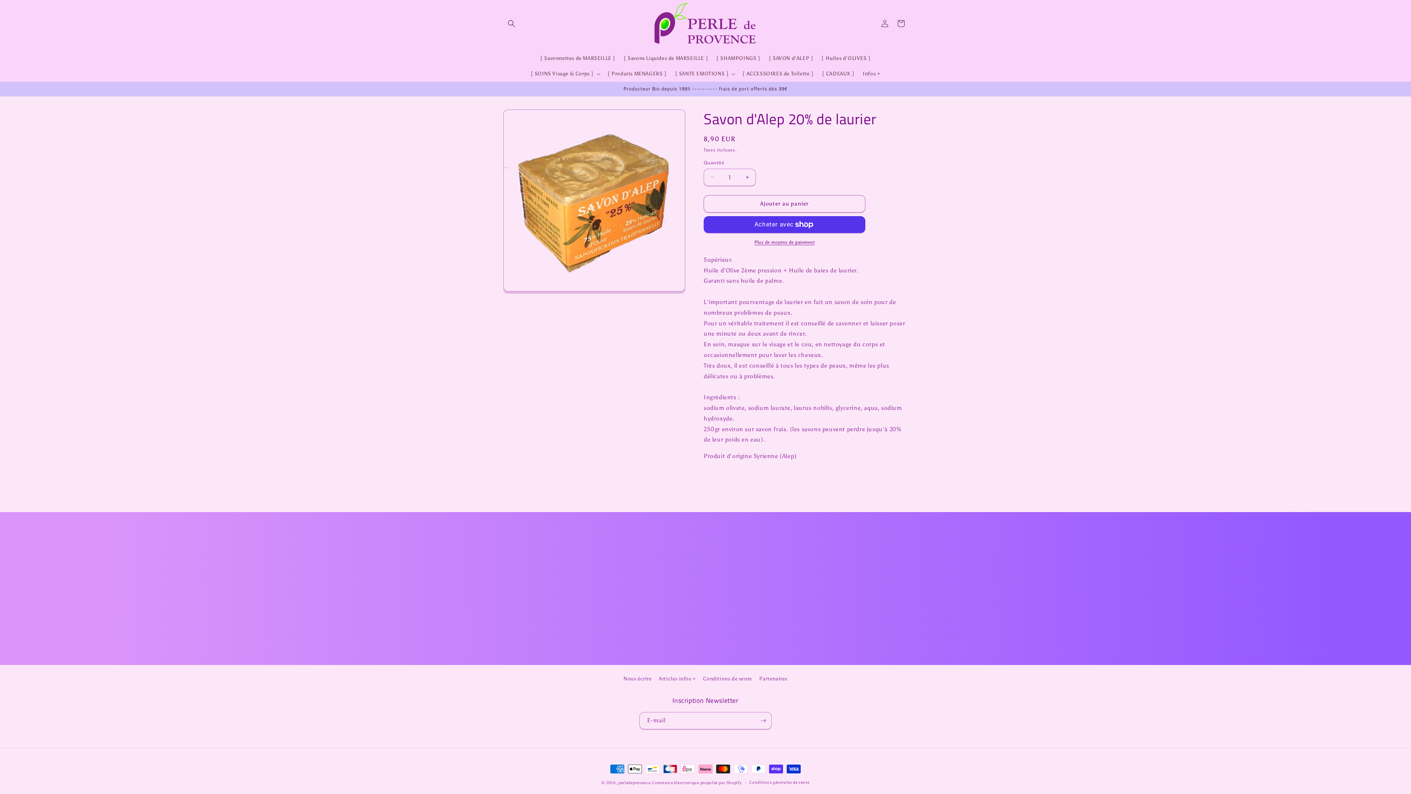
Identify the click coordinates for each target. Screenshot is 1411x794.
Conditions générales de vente (779, 782)
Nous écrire (638, 679)
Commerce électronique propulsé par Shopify (697, 782)
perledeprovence (634, 782)
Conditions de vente (727, 679)
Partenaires (773, 679)
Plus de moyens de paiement (784, 242)
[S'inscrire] (763, 720)
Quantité (714, 162)
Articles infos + (677, 679)
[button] (511, 23)
